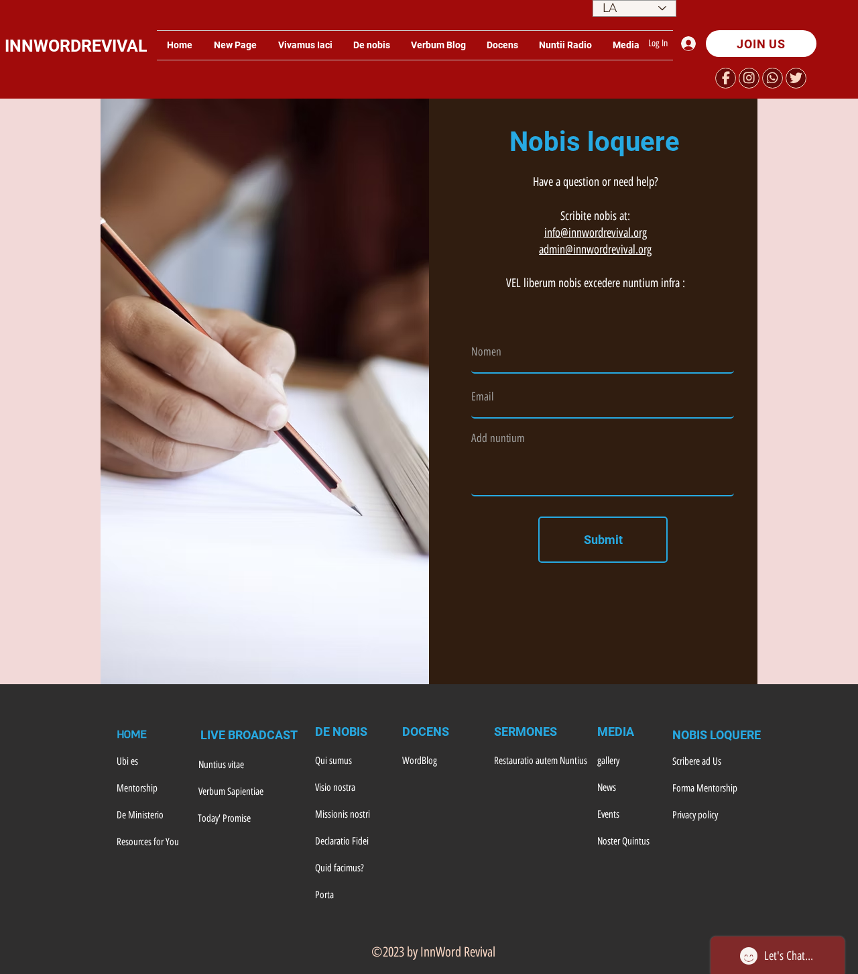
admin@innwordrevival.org (595, 249)
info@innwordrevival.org (595, 232)
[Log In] (691, 43)
